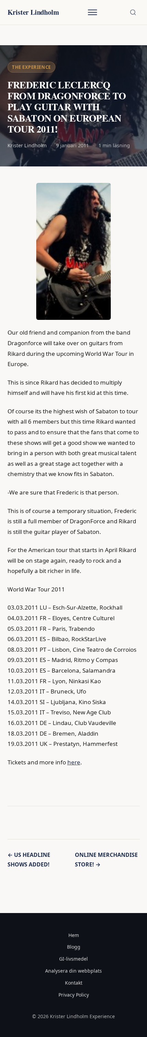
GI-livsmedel (73, 958)
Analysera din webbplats (73, 970)
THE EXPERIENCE (31, 67)
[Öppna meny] (92, 12)
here (73, 762)
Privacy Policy (73, 994)
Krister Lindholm (33, 12)
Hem (73, 935)
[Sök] (133, 12)
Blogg (73, 947)
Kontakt (73, 982)
